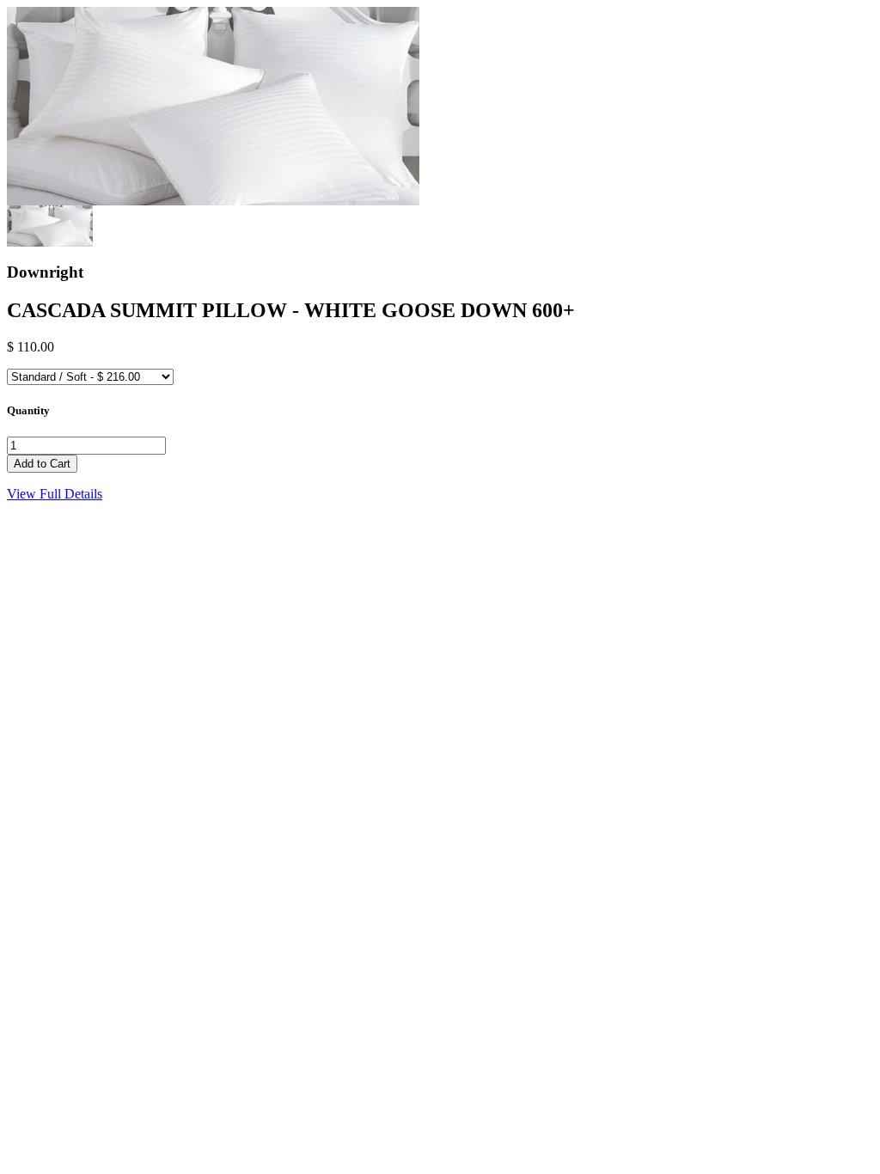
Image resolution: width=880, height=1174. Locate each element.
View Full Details (54, 493)
